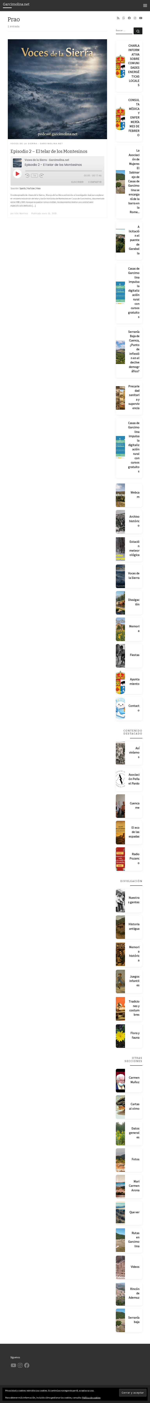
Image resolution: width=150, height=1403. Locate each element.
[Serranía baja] (120, 1320)
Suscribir (77, 182)
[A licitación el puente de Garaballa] (120, 241)
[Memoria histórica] (120, 954)
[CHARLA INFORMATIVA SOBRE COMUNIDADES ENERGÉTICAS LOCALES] (120, 66)
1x (34, 175)
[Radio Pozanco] (120, 859)
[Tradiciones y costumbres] (120, 1009)
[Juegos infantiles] (120, 981)
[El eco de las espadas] (120, 832)
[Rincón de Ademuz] (120, 1294)
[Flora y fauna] (120, 1036)
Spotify (23, 188)
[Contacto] (120, 709)
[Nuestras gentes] (120, 900)
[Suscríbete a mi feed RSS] (118, 18)
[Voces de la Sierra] (120, 576)
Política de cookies (91, 1397)
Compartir (95, 182)
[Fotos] (120, 1160)
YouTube (31, 188)
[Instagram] (135, 18)
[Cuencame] (120, 806)
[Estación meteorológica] (120, 549)
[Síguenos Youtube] (140, 18)
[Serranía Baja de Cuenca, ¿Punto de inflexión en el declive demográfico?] (120, 352)
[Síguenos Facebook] (129, 18)
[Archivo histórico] (120, 522)
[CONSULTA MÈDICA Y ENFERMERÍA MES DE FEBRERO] (120, 118)
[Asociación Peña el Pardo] (120, 779)
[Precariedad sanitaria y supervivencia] (120, 398)
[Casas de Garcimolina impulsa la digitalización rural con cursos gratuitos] (120, 293)
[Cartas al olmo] (120, 1107)
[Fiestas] (120, 656)
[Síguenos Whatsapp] (123, 18)
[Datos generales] (120, 1133)
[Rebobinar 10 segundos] (27, 175)
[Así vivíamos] (120, 753)
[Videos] (120, 1267)
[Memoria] (120, 629)
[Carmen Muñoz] (120, 1080)
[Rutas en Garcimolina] (120, 1240)
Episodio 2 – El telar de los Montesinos (49, 151)
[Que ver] (120, 1213)
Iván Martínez (21, 213)
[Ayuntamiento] (120, 682)
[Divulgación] (120, 603)
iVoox (38, 188)
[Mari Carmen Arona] (120, 1186)
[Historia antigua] (120, 927)
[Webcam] (120, 495)
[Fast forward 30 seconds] (41, 175)
